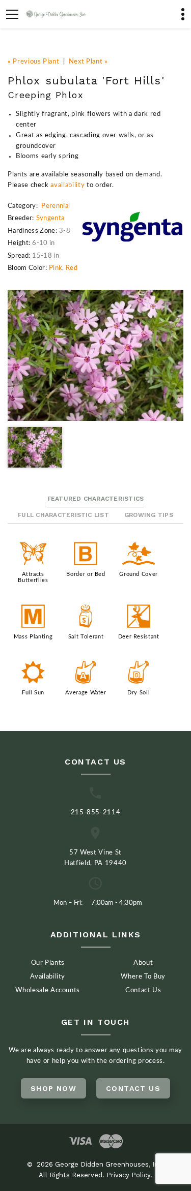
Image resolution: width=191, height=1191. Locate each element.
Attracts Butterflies (33, 577)
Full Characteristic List (63, 514)
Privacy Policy (128, 1175)
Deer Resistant (138, 636)
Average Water (85, 692)
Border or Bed (85, 574)
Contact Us (143, 990)
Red (71, 268)
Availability (47, 976)
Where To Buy (143, 976)
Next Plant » (88, 61)
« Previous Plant (33, 61)
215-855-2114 (96, 812)
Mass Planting (33, 636)
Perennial (55, 206)
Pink (55, 268)
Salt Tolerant (85, 636)
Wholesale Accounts (47, 990)
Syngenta (50, 218)
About (143, 963)
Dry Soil (138, 692)
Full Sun (33, 692)
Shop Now (53, 1088)
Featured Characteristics (95, 498)
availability (67, 185)
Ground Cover (138, 574)
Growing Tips (148, 514)
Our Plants (48, 963)
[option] (95, 355)
